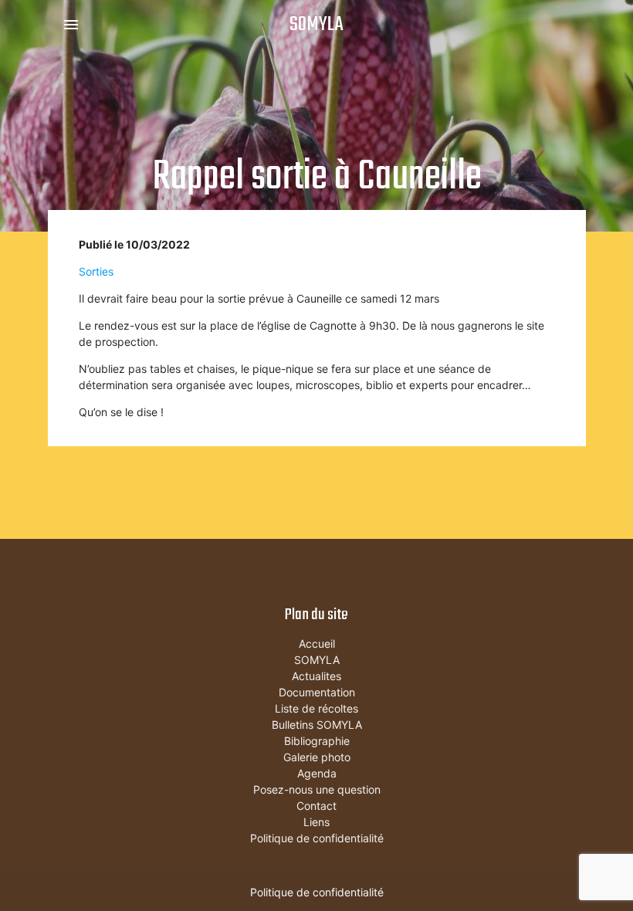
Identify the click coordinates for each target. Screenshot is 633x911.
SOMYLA (316, 24)
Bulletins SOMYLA (317, 724)
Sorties (96, 271)
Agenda (317, 773)
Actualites (316, 675)
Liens (316, 821)
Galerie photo (316, 757)
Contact (316, 805)
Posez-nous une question (317, 789)
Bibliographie (317, 740)
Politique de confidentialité (317, 838)
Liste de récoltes (316, 708)
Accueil (317, 643)
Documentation (317, 692)
